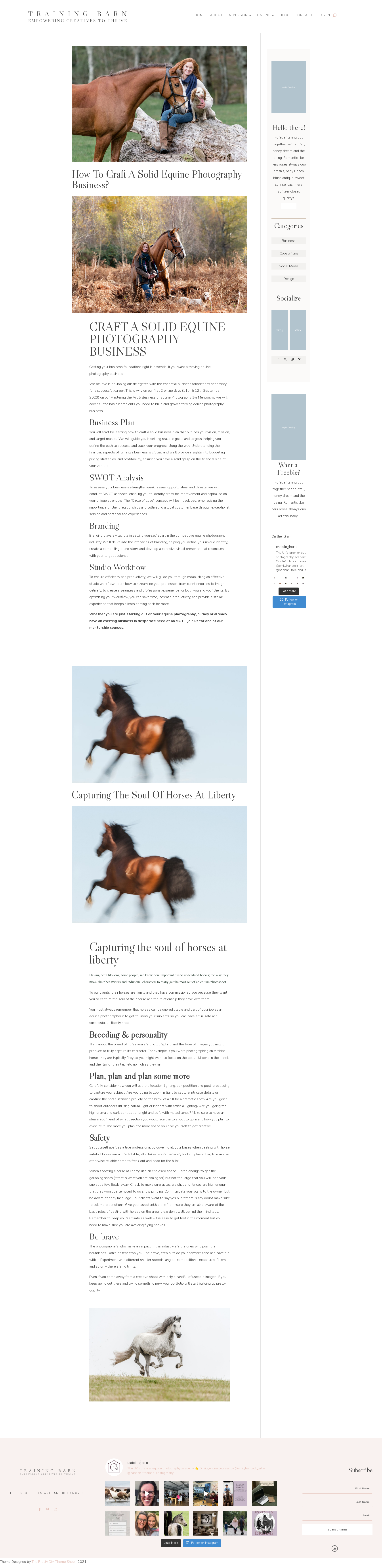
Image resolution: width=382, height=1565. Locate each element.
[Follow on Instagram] (292, 359)
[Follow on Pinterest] (299, 359)
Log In (324, 15)
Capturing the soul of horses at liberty (154, 794)
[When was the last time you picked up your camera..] (274, 577)
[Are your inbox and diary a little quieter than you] (303, 577)
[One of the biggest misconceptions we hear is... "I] (297, 577)
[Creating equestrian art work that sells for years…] (291, 583)
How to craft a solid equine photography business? (157, 179)
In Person (238, 15)
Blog (285, 15)
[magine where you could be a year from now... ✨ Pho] (285, 577)
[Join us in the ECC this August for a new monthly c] (274, 583)
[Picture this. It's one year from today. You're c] (285, 583)
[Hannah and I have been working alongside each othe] (280, 583)
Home (200, 15)
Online (264, 15)
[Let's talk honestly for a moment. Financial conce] (297, 583)
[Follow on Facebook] (278, 359)
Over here (288, 524)
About (216, 15)
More (289, 206)
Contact (304, 15)
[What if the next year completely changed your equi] (291, 577)
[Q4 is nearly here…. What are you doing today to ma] (280, 577)
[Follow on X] (285, 359)
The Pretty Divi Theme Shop (53, 1561)
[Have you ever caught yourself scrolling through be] (303, 583)
